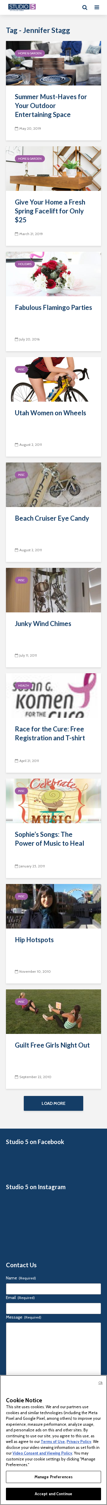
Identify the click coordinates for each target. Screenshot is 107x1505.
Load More (53, 1103)
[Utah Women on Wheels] (53, 379)
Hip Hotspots (34, 940)
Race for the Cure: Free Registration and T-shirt (50, 733)
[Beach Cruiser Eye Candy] (53, 484)
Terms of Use (53, 1441)
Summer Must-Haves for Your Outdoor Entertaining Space (51, 105)
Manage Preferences (53, 1476)
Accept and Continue (53, 1493)
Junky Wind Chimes (43, 624)
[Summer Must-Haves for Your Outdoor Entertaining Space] (53, 63)
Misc (21, 369)
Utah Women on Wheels (50, 413)
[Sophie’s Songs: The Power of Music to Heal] (53, 800)
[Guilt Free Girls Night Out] (53, 1011)
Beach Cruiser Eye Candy (52, 518)
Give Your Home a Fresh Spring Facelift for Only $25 (50, 211)
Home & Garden (30, 53)
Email (20, 1297)
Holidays (25, 264)
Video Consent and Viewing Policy (42, 1453)
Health (23, 685)
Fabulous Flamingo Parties (53, 307)
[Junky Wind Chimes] (53, 590)
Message (23, 1317)
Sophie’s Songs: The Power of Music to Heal (49, 838)
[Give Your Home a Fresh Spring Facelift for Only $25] (53, 168)
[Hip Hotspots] (53, 906)
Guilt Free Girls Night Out (52, 1045)
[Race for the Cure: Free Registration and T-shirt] (53, 695)
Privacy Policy (79, 1441)
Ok (100, 1383)
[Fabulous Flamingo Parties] (53, 273)
